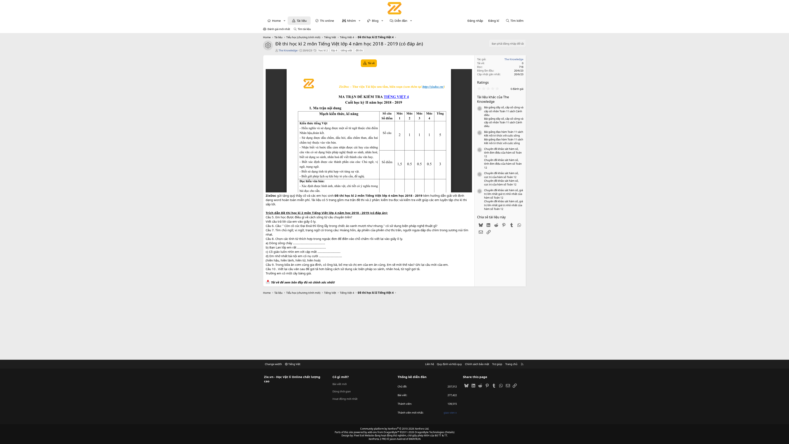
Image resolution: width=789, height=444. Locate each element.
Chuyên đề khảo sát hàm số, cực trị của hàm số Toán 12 (501, 175)
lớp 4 (334, 50)
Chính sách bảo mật (477, 364)
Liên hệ (429, 364)
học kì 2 (323, 50)
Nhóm (351, 20)
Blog (375, 20)
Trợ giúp (497, 364)
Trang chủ (511, 364)
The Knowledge (288, 50)
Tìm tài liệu (304, 29)
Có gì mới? (340, 377)
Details (450, 432)
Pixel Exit (359, 435)
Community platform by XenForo (394, 428)
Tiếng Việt (294, 364)
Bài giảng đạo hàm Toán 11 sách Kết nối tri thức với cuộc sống (503, 133)
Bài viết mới (339, 384)
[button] (284, 20)
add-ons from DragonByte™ (383, 432)
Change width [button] (273, 364)
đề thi (359, 50)
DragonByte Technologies (429, 432)
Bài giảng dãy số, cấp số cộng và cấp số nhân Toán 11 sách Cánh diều (503, 111)
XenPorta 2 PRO (377, 439)
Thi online (327, 20)
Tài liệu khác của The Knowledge (493, 99)
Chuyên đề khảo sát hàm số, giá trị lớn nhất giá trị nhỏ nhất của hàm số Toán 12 (503, 193)
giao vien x (450, 412)
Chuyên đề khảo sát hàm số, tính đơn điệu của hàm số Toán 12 (503, 152)
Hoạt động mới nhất (345, 399)
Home (276, 20)
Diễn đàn (400, 20)
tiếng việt (346, 50)
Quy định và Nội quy (449, 364)
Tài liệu (302, 20)
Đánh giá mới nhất (279, 29)
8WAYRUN (415, 439)
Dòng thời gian (341, 391)
